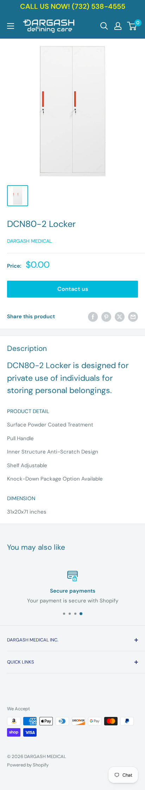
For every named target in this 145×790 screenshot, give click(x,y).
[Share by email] (133, 317)
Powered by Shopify (28, 765)
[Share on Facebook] (93, 317)
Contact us (72, 289)
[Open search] (104, 26)
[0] (132, 26)
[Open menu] (10, 26)
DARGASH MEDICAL (29, 241)
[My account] (117, 26)
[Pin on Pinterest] (106, 317)
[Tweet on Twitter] (120, 317)
